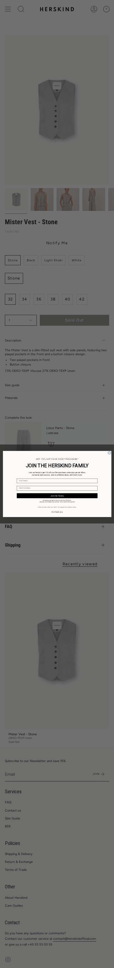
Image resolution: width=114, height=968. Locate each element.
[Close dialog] (109, 452)
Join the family (57, 495)
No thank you (57, 512)
